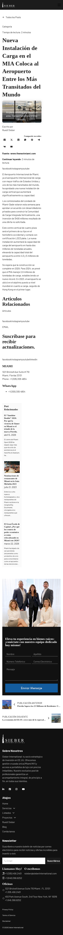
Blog (4, 826)
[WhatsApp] (25, 140)
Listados (6, 812)
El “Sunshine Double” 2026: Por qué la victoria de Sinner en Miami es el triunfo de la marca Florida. (12, 423)
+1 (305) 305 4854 (18, 379)
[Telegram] (39, 140)
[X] (11, 140)
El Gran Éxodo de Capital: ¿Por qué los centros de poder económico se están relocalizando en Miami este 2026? (12, 532)
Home (5, 803)
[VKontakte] (4, 146)
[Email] (11, 146)
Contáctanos (8, 831)
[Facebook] (4, 140)
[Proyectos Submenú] (15, 817)
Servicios (6, 808)
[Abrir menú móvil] (59, 5)
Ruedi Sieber (8, 822)
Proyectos (7, 817)
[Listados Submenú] (13, 813)
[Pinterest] (32, 140)
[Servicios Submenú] (14, 808)
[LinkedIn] (18, 140)
